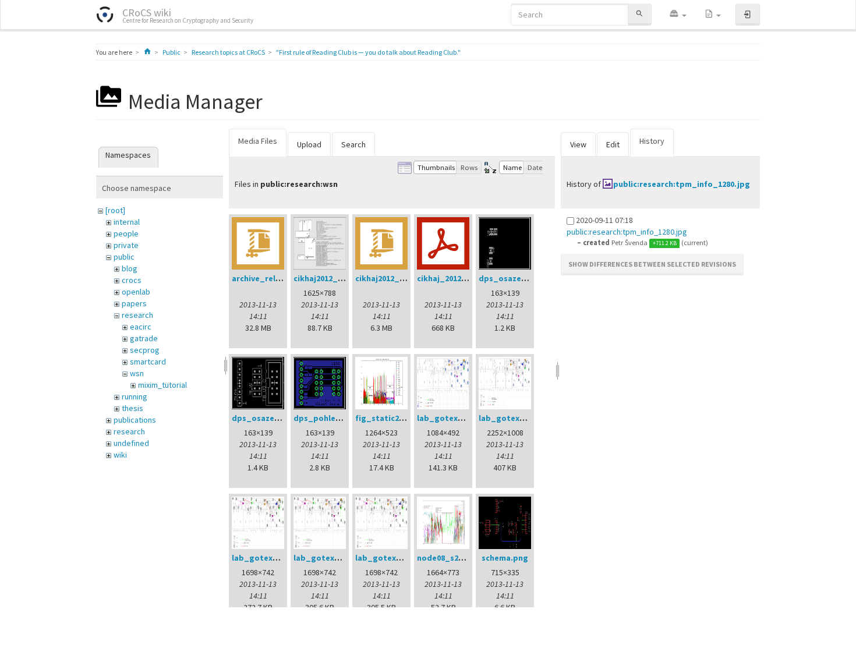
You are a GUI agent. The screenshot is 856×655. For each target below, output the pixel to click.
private (126, 245)
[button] (677, 14)
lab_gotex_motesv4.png (280, 558)
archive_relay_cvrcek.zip (280, 278)
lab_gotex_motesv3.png (527, 418)
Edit (613, 144)
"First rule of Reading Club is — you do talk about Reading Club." (368, 52)
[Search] (639, 14)
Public (171, 52)
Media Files (257, 141)
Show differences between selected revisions (652, 264)
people (126, 233)
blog (129, 268)
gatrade (144, 338)
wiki (120, 454)
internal (127, 222)
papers (134, 303)
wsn (137, 373)
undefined (131, 443)
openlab (136, 291)
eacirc (140, 326)
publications (135, 420)
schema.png (505, 558)
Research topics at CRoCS (228, 52)
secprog (145, 350)
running (134, 396)
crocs (132, 280)
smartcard (148, 361)
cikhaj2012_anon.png (333, 278)
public (124, 257)
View (578, 144)
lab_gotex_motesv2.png (465, 418)
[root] (115, 210)
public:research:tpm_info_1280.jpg (681, 184)
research (137, 315)
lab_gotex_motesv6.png (403, 558)
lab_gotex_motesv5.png (341, 558)
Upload (309, 144)
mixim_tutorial (162, 385)
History (651, 141)
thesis (132, 408)
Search (353, 144)
